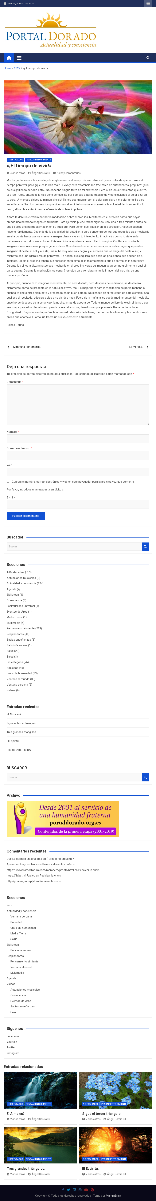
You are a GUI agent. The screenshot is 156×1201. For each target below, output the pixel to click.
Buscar (145, 546)
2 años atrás (17, 1119)
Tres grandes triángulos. (22, 732)
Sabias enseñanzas (19, 639)
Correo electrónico (19, 448)
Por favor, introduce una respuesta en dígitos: (35, 489)
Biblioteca (13, 594)
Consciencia (14, 600)
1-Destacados (15, 160)
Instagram (13, 1053)
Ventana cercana (17, 684)
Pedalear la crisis (88, 870)
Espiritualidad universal (21, 606)
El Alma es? (14, 714)
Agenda (11, 589)
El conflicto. (68, 864)
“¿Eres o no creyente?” (61, 858)
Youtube (12, 1042)
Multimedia (13, 623)
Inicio (10, 905)
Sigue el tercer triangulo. (22, 723)
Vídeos (11, 690)
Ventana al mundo (18, 679)
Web (9, 465)
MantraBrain (113, 1195)
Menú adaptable (148, 3)
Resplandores (15, 634)
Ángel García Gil (41, 173)
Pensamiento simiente (38, 160)
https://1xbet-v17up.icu (21, 875)
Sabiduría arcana (17, 645)
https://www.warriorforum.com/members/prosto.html (40, 870)
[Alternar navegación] (19, 57)
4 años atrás (17, 173)
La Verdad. (136, 347)
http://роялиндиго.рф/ (21, 881)
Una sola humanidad (19, 673)
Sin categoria (15, 662)
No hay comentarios (69, 173)
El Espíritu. (13, 741)
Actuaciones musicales (21, 578)
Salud (10, 651)
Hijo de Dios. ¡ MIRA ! (19, 750)
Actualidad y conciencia (21, 583)
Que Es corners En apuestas (24, 858)
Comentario (15, 382)
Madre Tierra (14, 617)
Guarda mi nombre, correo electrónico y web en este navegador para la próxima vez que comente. (73, 481)
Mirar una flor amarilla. (27, 347)
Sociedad (12, 668)
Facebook (13, 1036)
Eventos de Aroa (17, 611)
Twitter (11, 1047)
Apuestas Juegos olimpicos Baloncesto (32, 864)
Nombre (13, 431)
